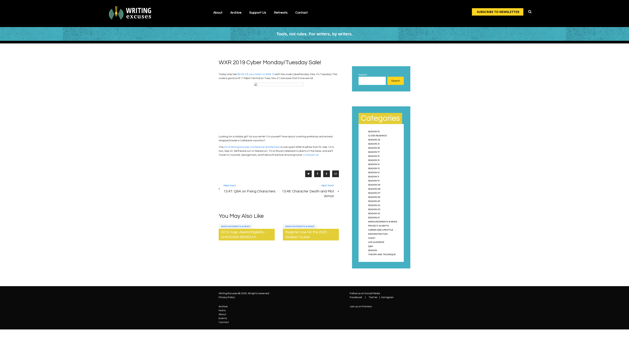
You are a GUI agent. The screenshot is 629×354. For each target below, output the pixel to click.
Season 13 (374, 168)
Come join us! (311, 155)
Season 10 (374, 180)
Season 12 (374, 172)
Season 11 (373, 176)
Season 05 (374, 201)
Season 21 (374, 144)
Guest (371, 238)
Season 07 (374, 193)
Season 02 (374, 213)
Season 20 (374, 139)
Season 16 (374, 156)
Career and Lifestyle (380, 230)
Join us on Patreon (361, 306)
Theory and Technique (382, 254)
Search (363, 74)
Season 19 (374, 131)
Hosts (222, 310)
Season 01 (374, 217)
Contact (224, 322)
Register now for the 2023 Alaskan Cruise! (306, 234)
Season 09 (374, 185)
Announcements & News (235, 226)
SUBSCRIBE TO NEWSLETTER (498, 12)
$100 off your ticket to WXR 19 (256, 74)
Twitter (373, 297)
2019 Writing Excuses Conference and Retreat (252, 147)
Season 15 (373, 160)
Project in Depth (378, 226)
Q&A (370, 246)
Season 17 (374, 152)
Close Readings (377, 135)
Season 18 (374, 148)
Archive (223, 306)
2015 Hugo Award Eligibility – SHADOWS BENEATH (244, 234)
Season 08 (374, 189)
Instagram (387, 297)
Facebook (356, 297)
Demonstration (378, 234)
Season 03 (374, 209)
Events (223, 318)
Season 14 (374, 164)
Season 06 (374, 197)
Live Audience (376, 242)
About (222, 314)
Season (372, 250)
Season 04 (374, 205)
